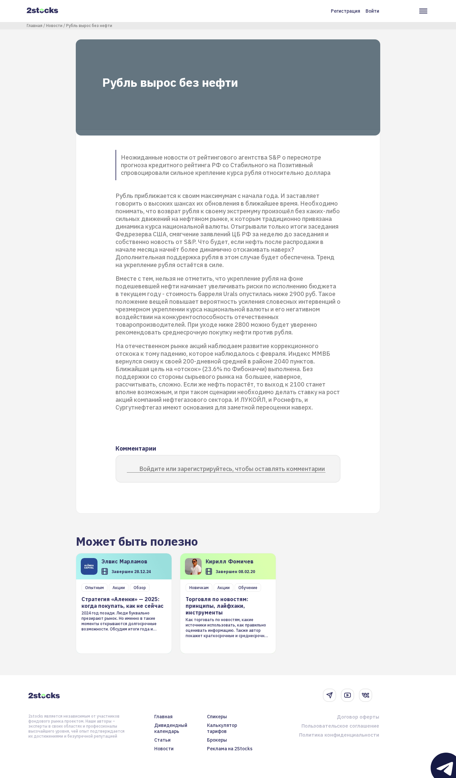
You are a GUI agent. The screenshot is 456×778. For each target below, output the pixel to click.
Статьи (162, 740)
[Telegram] (329, 695)
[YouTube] (347, 695)
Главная (34, 25)
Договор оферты (358, 717)
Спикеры (217, 717)
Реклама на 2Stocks (229, 749)
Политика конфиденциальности (339, 735)
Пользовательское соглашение (340, 726)
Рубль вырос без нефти (89, 25)
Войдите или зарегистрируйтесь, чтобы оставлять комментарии (232, 469)
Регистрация (345, 11)
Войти (372, 11)
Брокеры (217, 740)
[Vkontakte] (365, 695)
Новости (54, 25)
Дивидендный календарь (170, 728)
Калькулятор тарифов (222, 728)
